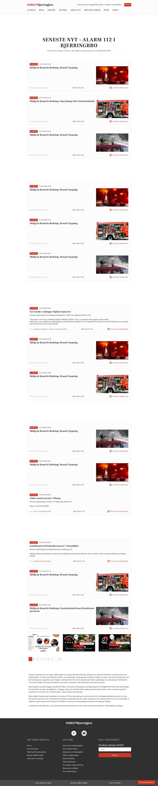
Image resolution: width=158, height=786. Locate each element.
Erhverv (51, 10)
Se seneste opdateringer (119, 329)
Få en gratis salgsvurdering (73, 765)
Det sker (63, 10)
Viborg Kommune (69, 762)
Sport (106, 10)
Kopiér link (80, 88)
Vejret (115, 10)
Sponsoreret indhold (70, 768)
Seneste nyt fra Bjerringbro (73, 745)
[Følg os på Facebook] (73, 733)
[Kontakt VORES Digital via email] (84, 733)
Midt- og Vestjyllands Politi (42, 511)
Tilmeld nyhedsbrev (146, 782)
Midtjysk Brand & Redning (42, 561)
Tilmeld (127, 5)
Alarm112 (31, 10)
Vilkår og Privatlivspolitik (36, 752)
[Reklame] (43, 642)
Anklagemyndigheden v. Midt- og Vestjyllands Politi (50, 329)
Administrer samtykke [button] (35, 758)
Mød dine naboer (92, 10)
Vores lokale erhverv (70, 749)
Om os (29, 745)
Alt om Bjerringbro (70, 771)
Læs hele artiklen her (120, 88)
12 (60, 659)
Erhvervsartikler (69, 758)
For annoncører (32, 749)
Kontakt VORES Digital (35, 755)
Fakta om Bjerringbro (71, 755)
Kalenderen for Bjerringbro (73, 752)
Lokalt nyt (75, 10)
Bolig (41, 10)
